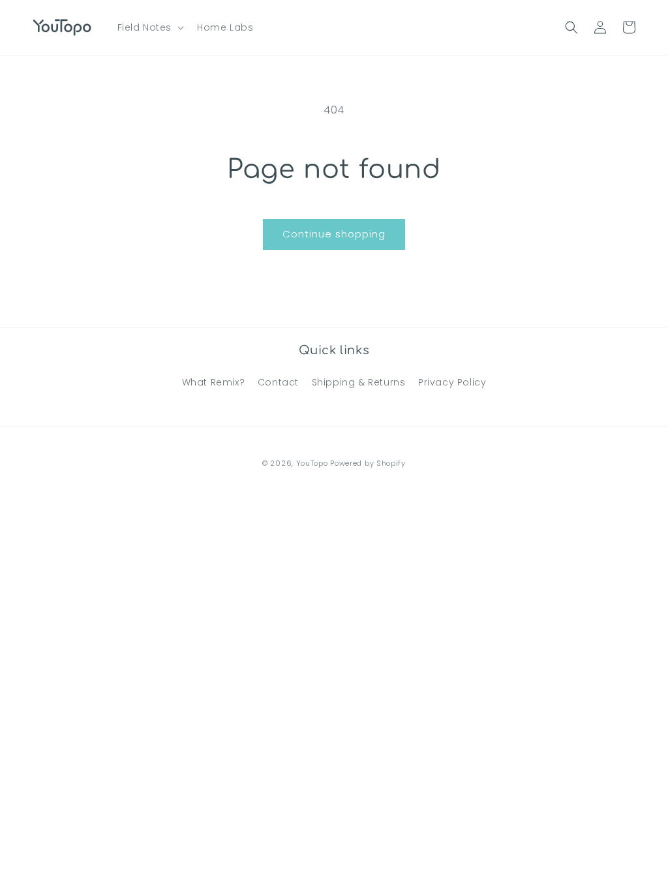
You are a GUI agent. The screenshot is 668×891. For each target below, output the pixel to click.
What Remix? (213, 382)
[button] (150, 27)
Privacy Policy (452, 382)
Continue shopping (334, 234)
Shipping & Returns (359, 382)
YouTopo (312, 463)
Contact (278, 382)
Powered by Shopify (368, 463)
